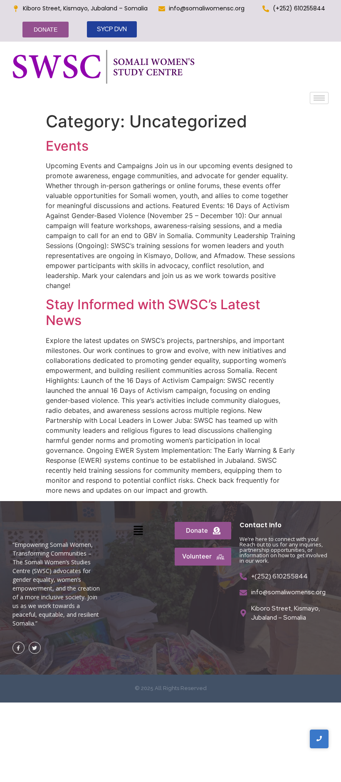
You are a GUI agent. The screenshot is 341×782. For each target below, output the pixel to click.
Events (67, 146)
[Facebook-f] (18, 648)
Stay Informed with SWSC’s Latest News (153, 312)
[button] (138, 531)
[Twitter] (35, 648)
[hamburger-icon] (319, 98)
